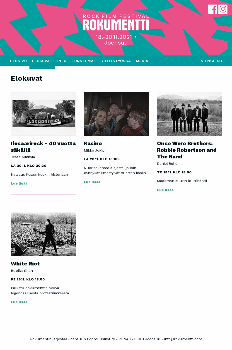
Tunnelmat (84, 61)
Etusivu (18, 61)
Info (62, 61)
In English (210, 61)
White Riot (25, 263)
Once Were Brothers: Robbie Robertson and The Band (187, 150)
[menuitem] (18, 62)
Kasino (93, 143)
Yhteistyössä (116, 61)
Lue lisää (19, 183)
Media (142, 61)
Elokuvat (42, 61)
